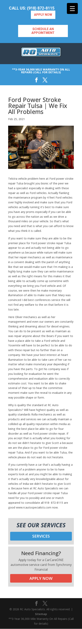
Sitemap (41, 614)
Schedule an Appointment (43, 31)
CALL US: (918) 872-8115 (31, 8)
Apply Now (43, 15)
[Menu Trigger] (72, 8)
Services (41, 536)
